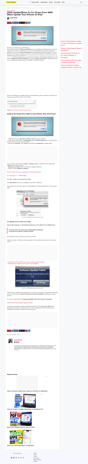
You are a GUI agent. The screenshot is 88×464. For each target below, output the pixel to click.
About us (35, 453)
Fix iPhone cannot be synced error (21, 110)
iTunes (18, 334)
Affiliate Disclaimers (37, 459)
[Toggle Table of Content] (33, 102)
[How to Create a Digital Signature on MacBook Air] (25, 394)
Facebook (16, 349)
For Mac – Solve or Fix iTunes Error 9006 (18, 105)
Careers (35, 456)
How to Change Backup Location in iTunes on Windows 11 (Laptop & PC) (71, 43)
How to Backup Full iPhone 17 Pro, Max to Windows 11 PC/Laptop (70, 55)
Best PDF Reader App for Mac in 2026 (21, 427)
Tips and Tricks (35, 2)
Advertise (35, 461)
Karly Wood (13, 17)
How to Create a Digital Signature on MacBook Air (25, 409)
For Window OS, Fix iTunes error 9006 (17, 106)
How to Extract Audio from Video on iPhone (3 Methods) (27, 391)
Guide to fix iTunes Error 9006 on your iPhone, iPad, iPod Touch (22, 103)
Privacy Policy (36, 458)
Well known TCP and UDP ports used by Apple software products (26, 262)
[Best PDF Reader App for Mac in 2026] (21, 412)
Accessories (57, 2)
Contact (35, 454)
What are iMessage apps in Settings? (20, 445)
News (63, 2)
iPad (10, 334)
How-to (50, 2)
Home (8, 8)
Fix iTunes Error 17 (12, 175)
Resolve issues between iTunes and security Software (23, 263)
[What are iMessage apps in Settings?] (20, 430)
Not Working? (44, 2)
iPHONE (14, 334)
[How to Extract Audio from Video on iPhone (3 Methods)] (27, 376)
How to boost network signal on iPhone (22, 302)
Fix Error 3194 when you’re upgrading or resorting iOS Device (24, 172)
